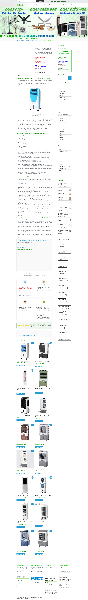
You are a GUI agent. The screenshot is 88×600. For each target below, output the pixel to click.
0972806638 (63, 1)
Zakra (22, 598)
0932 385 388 (23, 288)
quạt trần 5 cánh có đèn (63, 266)
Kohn (59, 105)
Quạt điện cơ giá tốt (62, 330)
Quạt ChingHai (61, 246)
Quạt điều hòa (44, 4)
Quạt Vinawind (61, 317)
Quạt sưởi (59, 174)
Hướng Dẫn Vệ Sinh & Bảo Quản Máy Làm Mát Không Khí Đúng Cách (65, 580)
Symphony (60, 172)
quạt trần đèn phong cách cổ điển (64, 308)
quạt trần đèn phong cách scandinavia (63, 312)
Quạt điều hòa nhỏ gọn (63, 325)
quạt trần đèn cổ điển (62, 294)
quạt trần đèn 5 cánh (62, 278)
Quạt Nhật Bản (65, 257)
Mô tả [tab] (19, 75)
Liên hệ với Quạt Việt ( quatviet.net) (51, 590)
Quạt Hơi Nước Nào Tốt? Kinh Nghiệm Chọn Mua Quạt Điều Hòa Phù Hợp (64, 584)
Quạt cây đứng (61, 122)
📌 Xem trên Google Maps (21, 247)
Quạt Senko (61, 261)
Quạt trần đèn (61, 97)
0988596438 (42, 244)
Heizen (60, 103)
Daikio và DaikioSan (62, 151)
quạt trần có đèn (61, 268)
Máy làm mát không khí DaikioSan (64, 239)
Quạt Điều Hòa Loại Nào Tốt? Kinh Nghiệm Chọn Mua (65, 588)
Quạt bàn (60, 120)
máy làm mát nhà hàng (62, 241)
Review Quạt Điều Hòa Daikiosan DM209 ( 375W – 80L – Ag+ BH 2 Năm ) (64, 572)
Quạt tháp (60, 133)
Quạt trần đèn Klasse (62, 304)
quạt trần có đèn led (62, 271)
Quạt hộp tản (61, 129)
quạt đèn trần (61, 339)
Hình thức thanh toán (48, 588)
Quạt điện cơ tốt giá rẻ (62, 334)
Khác (59, 157)
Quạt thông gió (61, 135)
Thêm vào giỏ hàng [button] (20, 365)
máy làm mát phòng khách (63, 244)
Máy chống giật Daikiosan (62, 114)
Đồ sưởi (59, 4)
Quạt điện (38, 4)
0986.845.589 (67, 61)
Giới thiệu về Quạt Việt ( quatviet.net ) (51, 585)
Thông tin (65, 4)
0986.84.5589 (43, 64)
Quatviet (33, 4)
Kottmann (60, 108)
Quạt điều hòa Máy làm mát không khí (27, 40)
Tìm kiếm (69, 78)
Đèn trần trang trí (68, 339)
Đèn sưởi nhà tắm (61, 99)
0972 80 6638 (25, 287)
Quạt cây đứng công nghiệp (63, 124)
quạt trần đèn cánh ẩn (62, 292)
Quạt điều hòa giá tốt (62, 323)
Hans (59, 101)
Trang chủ (18, 40)
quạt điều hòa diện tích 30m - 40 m (64, 320)
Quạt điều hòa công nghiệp (63, 166)
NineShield (60, 164)
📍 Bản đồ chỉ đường (38, 68)
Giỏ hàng (46, 582)
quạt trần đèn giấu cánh (63, 301)
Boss (59, 149)
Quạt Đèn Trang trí (52, 4)
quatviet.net (41, 273)
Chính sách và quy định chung (50, 578)
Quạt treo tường (61, 141)
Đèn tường (60, 95)
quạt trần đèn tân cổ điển (63, 314)
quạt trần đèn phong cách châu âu (64, 306)
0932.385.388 (38, 65)
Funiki (59, 153)
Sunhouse (60, 110)
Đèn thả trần (61, 93)
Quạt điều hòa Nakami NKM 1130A (29, 335)
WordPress (26, 598)
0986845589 (26, 244)
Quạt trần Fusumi (61, 273)
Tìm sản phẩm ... (40, 1)
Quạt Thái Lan (66, 261)
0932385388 (69, 1)
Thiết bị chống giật (61, 176)
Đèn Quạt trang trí (61, 84)
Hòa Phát (60, 155)
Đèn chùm (60, 89)
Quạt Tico (60, 264)
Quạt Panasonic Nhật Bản (63, 259)
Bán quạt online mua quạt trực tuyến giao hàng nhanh (32, 597)
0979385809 (57, 1)
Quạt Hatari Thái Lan (62, 248)
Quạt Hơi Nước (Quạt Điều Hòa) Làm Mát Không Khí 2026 (64, 252)
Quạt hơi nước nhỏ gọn (63, 254)
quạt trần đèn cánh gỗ (62, 285)
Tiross (60, 112)
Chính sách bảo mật (48, 569)
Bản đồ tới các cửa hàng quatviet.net (51, 567)
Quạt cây (59, 116)
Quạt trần (60, 139)
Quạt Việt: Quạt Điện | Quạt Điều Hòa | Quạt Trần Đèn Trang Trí (32, 240)
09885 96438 (29, 288)
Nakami (36, 40)
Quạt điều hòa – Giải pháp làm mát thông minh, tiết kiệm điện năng (51, 593)
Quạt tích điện (61, 137)
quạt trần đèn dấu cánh (63, 297)
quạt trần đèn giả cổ (62, 299)
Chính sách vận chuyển (49, 580)
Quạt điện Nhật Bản (62, 337)
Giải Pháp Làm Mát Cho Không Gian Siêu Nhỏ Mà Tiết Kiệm (65, 577)
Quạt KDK (60, 257)
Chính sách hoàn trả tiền (49, 574)
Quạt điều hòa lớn (62, 168)
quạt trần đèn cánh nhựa (63, 287)
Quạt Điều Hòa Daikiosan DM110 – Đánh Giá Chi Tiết (64, 568)
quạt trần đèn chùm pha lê (63, 280)
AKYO (59, 147)
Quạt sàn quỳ (61, 131)
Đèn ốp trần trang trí (62, 91)
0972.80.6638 (43, 66)
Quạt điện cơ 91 (61, 327)
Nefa (59, 162)
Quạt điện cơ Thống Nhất (63, 332)
